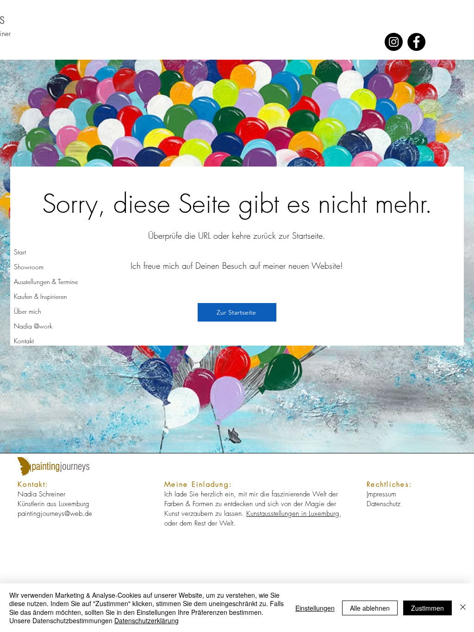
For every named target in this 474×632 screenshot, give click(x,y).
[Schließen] (462, 608)
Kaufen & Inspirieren (40, 296)
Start (20, 252)
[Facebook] (416, 42)
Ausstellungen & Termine (46, 281)
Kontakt (24, 340)
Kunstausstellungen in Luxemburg (292, 513)
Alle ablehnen (370, 608)
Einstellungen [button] (315, 608)
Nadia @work (33, 326)
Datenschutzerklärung (146, 620)
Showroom (29, 266)
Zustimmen (427, 608)
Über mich (27, 311)
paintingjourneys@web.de (55, 513)
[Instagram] (394, 42)
